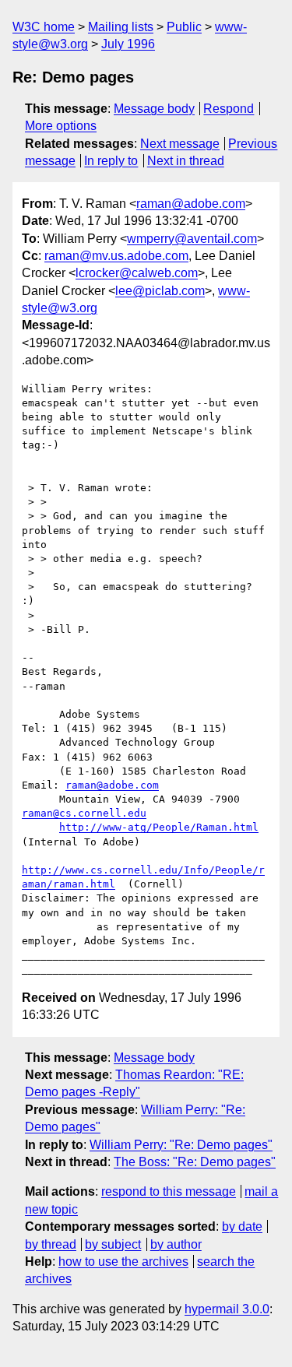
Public (184, 26)
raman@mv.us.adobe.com (116, 255)
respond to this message (168, 1191)
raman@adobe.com (190, 203)
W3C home (43, 26)
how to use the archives (123, 1261)
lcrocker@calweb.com (137, 272)
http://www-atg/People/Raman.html (159, 827)
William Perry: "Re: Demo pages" (181, 1144)
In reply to (111, 160)
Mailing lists (120, 26)
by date (242, 1226)
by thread (50, 1244)
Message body (154, 108)
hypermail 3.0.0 (227, 1309)
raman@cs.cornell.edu (84, 813)
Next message (180, 143)
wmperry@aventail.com (192, 238)
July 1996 (128, 44)
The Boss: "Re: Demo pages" (195, 1161)
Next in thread (185, 160)
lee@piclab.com (160, 290)
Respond (228, 108)
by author (176, 1244)
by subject (113, 1244)
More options (61, 125)
